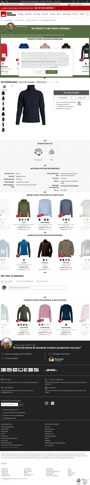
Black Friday (5, 470)
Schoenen (28, 14)
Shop (2, 1)
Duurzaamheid (49, 445)
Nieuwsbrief (48, 431)
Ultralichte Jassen (28, 474)
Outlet (82, 14)
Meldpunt (48, 441)
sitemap (6, 478)
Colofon (47, 438)
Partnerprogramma (50, 436)
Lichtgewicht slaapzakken (53, 471)
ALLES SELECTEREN (51, 72)
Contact (3, 434)
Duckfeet (70, 470)
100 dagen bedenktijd (54, 4)
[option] (31, 105)
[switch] (85, 483)
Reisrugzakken (50, 470)
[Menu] (88, 479)
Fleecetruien (27, 475)
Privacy (5, 441)
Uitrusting (37, 14)
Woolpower (71, 474)
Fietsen (52, 14)
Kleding (20, 14)
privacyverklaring (54, 67)
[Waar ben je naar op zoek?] (87, 14)
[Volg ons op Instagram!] (48, 404)
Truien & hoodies (19, 20)
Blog (7, 1)
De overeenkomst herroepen (9, 447)
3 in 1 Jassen (27, 468)
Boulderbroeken (6, 475)
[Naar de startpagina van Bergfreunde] (9, 14)
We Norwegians (9, 82)
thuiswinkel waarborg (76, 4)
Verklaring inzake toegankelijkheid (55, 443)
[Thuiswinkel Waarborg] (56, 359)
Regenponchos (28, 471)
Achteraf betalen (30, 4)
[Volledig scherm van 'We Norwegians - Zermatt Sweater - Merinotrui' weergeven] (12, 86)
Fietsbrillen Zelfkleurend (52, 475)
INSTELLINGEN (39, 72)
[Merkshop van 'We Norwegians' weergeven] (5, 87)
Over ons (47, 427)
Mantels (26, 473)
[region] (46, 62)
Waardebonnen (49, 434)
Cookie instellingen (6, 443)
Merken (75, 14)
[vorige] (4, 55)
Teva (69, 468)
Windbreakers (5, 474)
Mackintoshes (27, 470)
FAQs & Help (4, 431)
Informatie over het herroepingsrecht (12, 445)
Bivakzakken (49, 474)
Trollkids (70, 475)
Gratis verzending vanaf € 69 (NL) (66, 102)
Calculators (5, 468)
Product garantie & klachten (9, 438)
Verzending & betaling (7, 427)
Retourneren (4, 436)
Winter (59, 14)
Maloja (69, 471)
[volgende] (86, 55)
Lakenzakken (49, 468)
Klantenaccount (50, 429)
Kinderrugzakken (50, 473)
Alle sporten (67, 14)
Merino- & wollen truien (32, 20)
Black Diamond (72, 473)
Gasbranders (5, 471)
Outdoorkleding (9, 20)
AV (2, 441)
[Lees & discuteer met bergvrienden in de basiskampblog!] (54, 404)
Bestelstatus (5, 429)
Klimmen (45, 14)
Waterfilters (5, 473)
